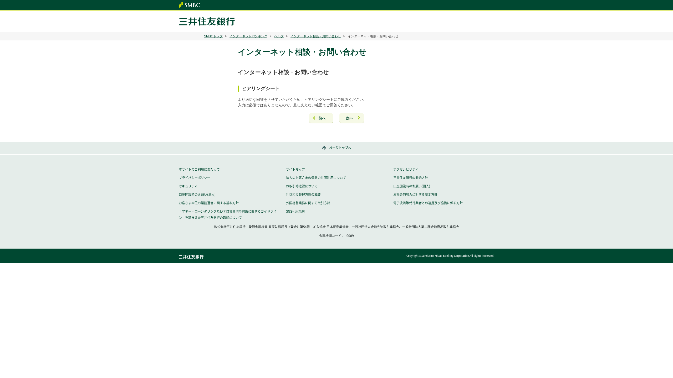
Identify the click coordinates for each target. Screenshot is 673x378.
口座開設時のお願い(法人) (197, 194)
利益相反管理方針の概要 (303, 194)
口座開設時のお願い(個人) (411, 186)
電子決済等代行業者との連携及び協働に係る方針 (428, 203)
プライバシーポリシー (194, 177)
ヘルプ (279, 36)
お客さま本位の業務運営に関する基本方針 (209, 203)
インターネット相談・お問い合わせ (315, 36)
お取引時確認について (302, 186)
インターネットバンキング (248, 36)
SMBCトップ (213, 36)
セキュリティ (188, 186)
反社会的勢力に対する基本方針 (415, 194)
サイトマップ (295, 169)
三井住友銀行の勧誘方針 (410, 177)
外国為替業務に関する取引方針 (308, 203)
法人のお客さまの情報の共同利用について (316, 177)
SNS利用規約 (295, 211)
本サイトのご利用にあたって (199, 169)
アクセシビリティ (406, 169)
